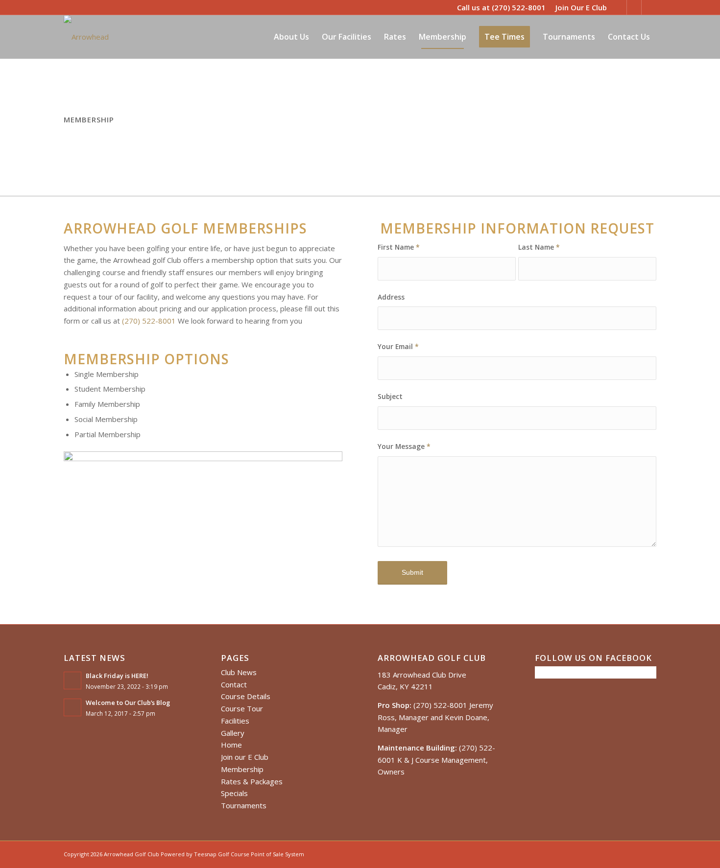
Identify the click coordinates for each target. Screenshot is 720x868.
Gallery (232, 733)
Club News (239, 672)
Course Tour (242, 708)
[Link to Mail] (649, 7)
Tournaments (243, 805)
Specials (234, 793)
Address (391, 297)
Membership (242, 769)
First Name (399, 247)
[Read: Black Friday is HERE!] (72, 680)
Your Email (398, 346)
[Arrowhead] (86, 36)
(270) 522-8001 (519, 7)
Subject (390, 396)
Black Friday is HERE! (117, 675)
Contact (234, 684)
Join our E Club (244, 757)
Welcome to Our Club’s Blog (128, 702)
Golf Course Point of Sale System (261, 854)
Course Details (245, 696)
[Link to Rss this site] (619, 7)
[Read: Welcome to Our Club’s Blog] (72, 707)
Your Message (404, 446)
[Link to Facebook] (634, 7)
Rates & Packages (252, 781)
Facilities (235, 721)
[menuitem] (579, 7)
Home (231, 745)
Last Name (539, 247)
